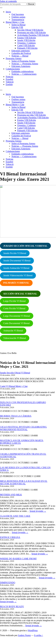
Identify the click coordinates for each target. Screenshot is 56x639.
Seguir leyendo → (38, 511)
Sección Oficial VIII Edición (30, 30)
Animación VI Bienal (13, 330)
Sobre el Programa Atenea (23, 61)
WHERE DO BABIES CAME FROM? (18, 558)
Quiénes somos (18, 17)
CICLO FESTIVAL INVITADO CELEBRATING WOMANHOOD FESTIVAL (23, 428)
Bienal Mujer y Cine (15, 22)
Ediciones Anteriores (20, 66)
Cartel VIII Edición (26, 45)
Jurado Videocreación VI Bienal (17, 275)
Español (9, 79)
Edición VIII (17, 27)
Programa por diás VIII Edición (31, 32)
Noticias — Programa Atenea (24, 63)
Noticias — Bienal (19, 56)
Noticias (9, 76)
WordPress (33, 630)
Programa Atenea (13, 58)
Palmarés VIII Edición (27, 48)
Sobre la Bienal (18, 24)
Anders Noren (24, 635)
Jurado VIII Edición (26, 40)
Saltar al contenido (8, 1)
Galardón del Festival (21, 53)
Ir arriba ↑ (38, 635)
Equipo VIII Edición (26, 37)
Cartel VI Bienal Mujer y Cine (14, 386)
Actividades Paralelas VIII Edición (33, 35)
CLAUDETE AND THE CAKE (15, 516)
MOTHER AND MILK (11, 494)
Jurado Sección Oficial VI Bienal (15, 372)
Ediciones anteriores (20, 50)
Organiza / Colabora (26, 43)
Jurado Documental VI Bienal (16, 260)
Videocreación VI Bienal (14, 338)
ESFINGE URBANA (10, 537)
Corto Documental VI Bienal (16, 323)
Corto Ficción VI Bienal (14, 308)
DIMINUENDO (7, 582)
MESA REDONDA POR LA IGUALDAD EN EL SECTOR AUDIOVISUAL (23, 482)
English (9, 84)
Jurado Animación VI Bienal (16, 268)
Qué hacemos (17, 14)
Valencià (9, 82)
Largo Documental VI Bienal (16, 316)
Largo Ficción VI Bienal (14, 301)
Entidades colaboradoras (22, 71)
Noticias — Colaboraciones (23, 74)
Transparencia (17, 19)
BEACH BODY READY (12, 606)
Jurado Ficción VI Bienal (14, 253)
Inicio (8, 12)
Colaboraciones (13, 69)
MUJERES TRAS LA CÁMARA (15, 416)
